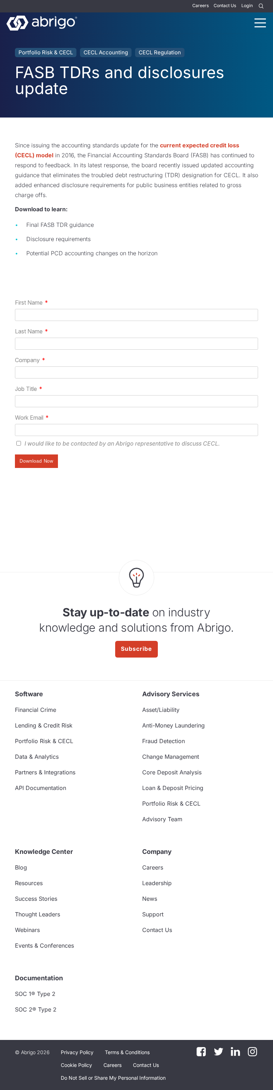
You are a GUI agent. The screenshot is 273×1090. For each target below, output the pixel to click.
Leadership (157, 883)
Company (157, 851)
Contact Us (225, 5)
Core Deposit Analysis (172, 772)
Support (153, 914)
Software (29, 694)
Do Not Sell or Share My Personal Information (113, 1078)
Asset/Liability (161, 709)
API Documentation (40, 787)
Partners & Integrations (45, 772)
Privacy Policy (77, 1052)
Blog (21, 867)
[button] (113, 1078)
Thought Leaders (37, 914)
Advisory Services (170, 694)
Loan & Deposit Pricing (172, 787)
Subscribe (136, 648)
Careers (200, 5)
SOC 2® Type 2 (36, 1009)
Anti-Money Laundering (173, 725)
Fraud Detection (163, 741)
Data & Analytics (37, 756)
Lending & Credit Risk (44, 725)
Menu (260, 22)
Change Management (170, 756)
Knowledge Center (44, 851)
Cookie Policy (76, 1065)
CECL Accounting (106, 52)
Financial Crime (35, 709)
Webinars (27, 929)
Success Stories (36, 898)
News (149, 898)
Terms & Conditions (127, 1052)
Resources (29, 883)
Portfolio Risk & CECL (45, 52)
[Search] (261, 6)
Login (247, 5)
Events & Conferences (44, 945)
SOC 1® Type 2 (35, 993)
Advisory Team (162, 819)
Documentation (39, 978)
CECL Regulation (160, 52)
